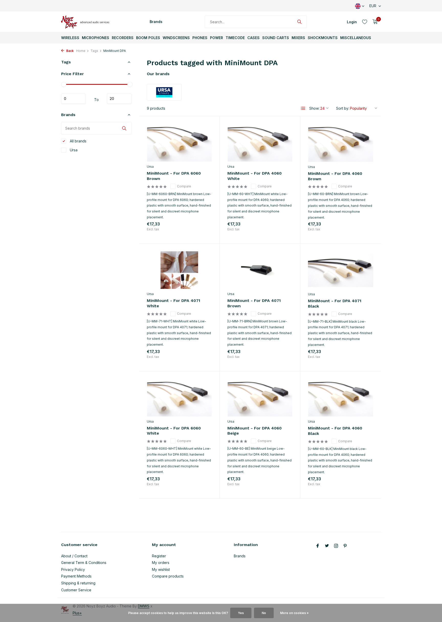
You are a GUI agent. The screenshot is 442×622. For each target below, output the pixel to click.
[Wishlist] (364, 22)
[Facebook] (318, 546)
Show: (314, 108)
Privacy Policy (73, 569)
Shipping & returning (78, 583)
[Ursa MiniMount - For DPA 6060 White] (179, 397)
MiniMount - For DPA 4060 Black (335, 431)
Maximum (119, 99)
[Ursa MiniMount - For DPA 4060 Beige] (259, 397)
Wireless (70, 38)
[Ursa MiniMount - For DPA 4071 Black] (340, 270)
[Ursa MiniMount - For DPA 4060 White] (259, 143)
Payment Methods (76, 576)
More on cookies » (294, 613)
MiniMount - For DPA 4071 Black (334, 303)
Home (80, 51)
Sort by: (342, 108)
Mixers (298, 38)
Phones (199, 38)
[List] (303, 108)
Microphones (95, 38)
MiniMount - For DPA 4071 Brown (254, 303)
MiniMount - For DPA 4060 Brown (335, 176)
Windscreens (176, 38)
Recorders (123, 38)
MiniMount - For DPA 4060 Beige (254, 431)
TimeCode (235, 38)
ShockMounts (323, 38)
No (264, 613)
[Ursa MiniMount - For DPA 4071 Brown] (259, 270)
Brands (156, 21)
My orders (160, 562)
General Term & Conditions (83, 562)
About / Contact (74, 556)
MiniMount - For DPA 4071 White (173, 303)
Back (69, 51)
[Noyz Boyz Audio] (86, 22)
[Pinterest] (345, 546)
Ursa (73, 150)
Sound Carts (275, 38)
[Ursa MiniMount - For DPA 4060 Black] (340, 398)
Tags (94, 51)
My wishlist (161, 569)
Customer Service (76, 590)
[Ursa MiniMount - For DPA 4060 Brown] (340, 143)
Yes (241, 613)
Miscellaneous (355, 38)
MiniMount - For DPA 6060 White (174, 431)
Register (159, 556)
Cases (253, 38)
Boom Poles (148, 38)
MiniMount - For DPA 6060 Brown (174, 176)
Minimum (73, 99)
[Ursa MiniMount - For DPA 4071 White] (179, 270)
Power (216, 38)
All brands (77, 141)
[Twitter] (327, 546)
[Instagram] (336, 546)
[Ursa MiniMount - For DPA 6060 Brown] (179, 143)
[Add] (203, 230)
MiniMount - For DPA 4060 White (254, 176)
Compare (184, 186)
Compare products (168, 576)
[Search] (299, 21)
